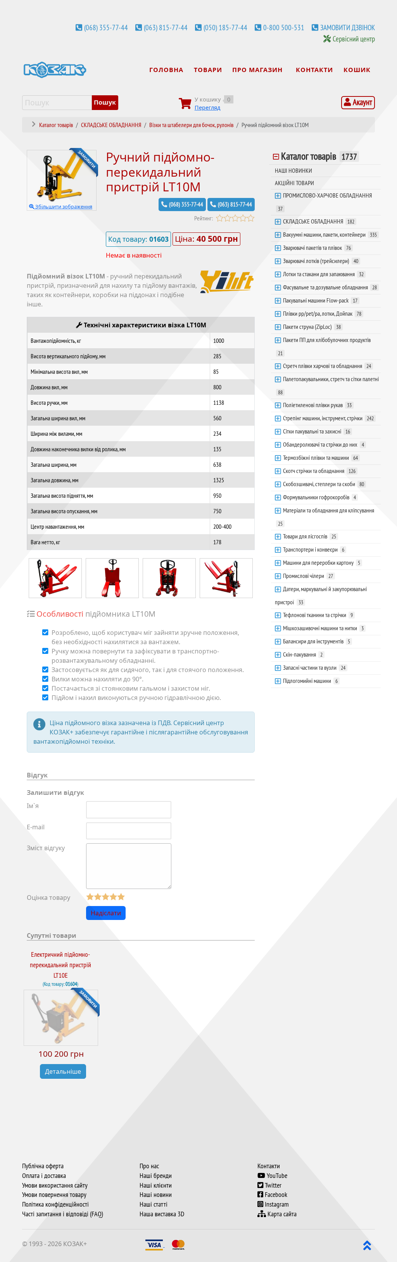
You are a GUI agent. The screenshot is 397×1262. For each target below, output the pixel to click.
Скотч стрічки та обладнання (319, 471)
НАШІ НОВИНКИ (293, 170)
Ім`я (33, 805)
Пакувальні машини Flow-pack (320, 300)
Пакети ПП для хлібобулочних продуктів (324, 346)
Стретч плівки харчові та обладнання (327, 366)
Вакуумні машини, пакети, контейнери (330, 234)
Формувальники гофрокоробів (319, 497)
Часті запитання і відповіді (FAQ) (62, 1214)
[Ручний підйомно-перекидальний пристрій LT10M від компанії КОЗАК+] (55, 577)
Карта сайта (281, 1214)
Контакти (268, 1166)
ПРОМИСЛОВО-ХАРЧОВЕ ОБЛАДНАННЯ (325, 201)
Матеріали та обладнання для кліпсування (326, 516)
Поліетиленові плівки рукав (317, 405)
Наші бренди (156, 1175)
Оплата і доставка (44, 1175)
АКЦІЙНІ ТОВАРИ (294, 183)
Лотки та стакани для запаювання (323, 274)
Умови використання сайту (55, 1185)
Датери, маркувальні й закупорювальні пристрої (321, 595)
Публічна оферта (43, 1166)
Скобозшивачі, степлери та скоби (323, 484)
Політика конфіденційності (55, 1204)
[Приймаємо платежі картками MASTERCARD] (178, 1244)
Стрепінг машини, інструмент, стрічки (328, 418)
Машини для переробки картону (321, 562)
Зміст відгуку (46, 848)
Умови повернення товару (54, 1194)
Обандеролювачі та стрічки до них (323, 444)
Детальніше (63, 1071)
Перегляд (207, 107)
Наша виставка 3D (162, 1214)
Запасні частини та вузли (314, 667)
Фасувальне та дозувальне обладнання (330, 287)
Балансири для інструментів (316, 641)
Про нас (149, 1166)
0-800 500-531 (283, 27)
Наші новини (156, 1194)
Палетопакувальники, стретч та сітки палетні (328, 385)
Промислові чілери (308, 575)
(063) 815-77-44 (166, 27)
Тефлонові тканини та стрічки (318, 615)
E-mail (36, 827)
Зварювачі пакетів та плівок (317, 247)
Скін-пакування (303, 654)
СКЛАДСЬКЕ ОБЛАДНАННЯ (318, 221)
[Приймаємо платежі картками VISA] (155, 1244)
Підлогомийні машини (310, 680)
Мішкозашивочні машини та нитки (323, 628)
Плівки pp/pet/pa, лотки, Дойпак (322, 313)
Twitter (272, 1185)
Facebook (275, 1194)
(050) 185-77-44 (225, 27)
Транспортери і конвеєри (313, 549)
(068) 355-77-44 (106, 27)
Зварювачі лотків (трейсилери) (320, 261)
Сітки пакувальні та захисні (316, 431)
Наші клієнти (156, 1185)
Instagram (276, 1204)
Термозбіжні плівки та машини (320, 457)
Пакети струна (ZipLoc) (312, 326)
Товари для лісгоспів (309, 536)
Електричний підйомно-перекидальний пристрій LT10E (60, 965)
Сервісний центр (354, 38)
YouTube (276, 1175)
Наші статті (153, 1204)
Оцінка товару (48, 897)
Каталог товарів (319, 156)
